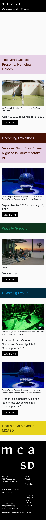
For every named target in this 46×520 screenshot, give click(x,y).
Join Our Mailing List (10, 508)
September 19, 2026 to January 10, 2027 (23, 207)
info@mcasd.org (8, 505)
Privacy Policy (25, 512)
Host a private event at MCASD (19, 428)
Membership (9, 273)
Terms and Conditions (10, 512)
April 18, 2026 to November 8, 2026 (23, 116)
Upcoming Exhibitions (18, 137)
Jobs (27, 481)
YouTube (28, 505)
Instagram (29, 497)
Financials (29, 484)
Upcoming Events (15, 292)
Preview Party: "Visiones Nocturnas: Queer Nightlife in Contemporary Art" (19, 344)
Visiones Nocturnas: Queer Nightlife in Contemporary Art (22, 153)
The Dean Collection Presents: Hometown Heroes (17, 64)
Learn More (10, 122)
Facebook (29, 500)
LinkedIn (28, 502)
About (27, 479)
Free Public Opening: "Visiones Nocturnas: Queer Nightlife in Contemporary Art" (20, 402)
